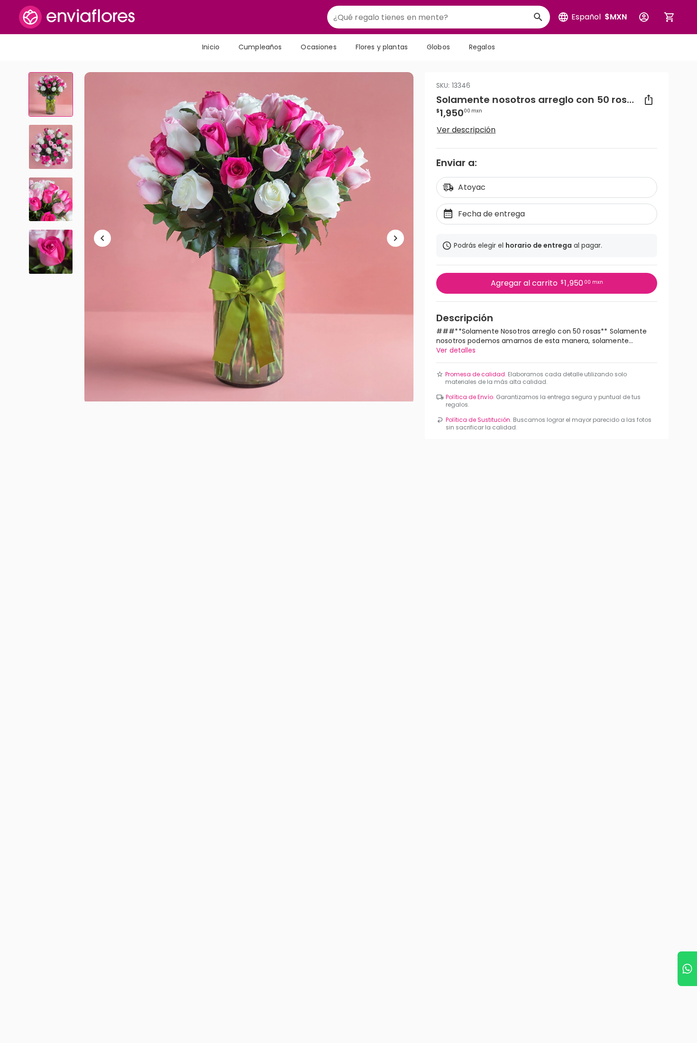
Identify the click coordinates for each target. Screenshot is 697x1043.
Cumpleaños (260, 47)
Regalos (482, 47)
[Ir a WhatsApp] (687, 968)
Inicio (211, 47)
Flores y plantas (382, 47)
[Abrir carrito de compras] (669, 17)
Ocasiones (318, 47)
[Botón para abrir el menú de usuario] (643, 17)
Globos (438, 47)
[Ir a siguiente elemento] (395, 238)
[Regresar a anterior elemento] (102, 238)
